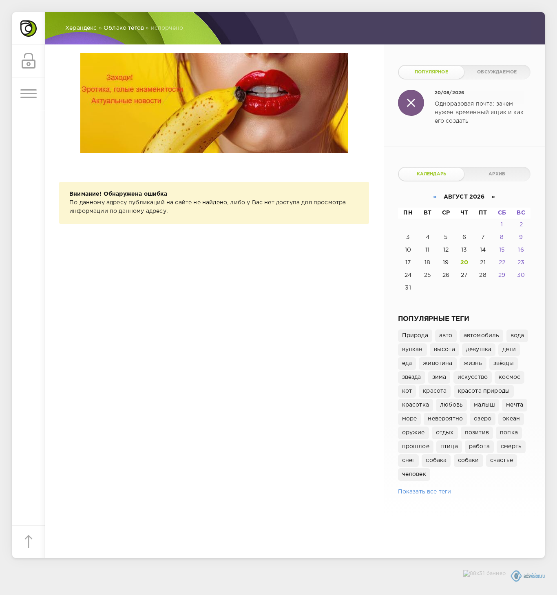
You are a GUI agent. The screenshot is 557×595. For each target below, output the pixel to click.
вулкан (412, 349)
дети (509, 349)
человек (414, 474)
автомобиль (482, 335)
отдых (445, 432)
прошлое (415, 446)
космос (509, 377)
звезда (411, 377)
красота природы (484, 391)
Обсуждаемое (497, 72)
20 (464, 262)
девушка (478, 349)
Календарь (431, 174)
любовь (451, 405)
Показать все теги (424, 491)
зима (439, 377)
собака (436, 460)
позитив (477, 432)
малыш (484, 405)
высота (444, 349)
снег (408, 460)
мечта (514, 405)
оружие (413, 432)
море (409, 418)
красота (434, 391)
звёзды (503, 363)
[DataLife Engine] (28, 28)
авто (446, 335)
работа (479, 446)
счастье (501, 460)
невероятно (445, 418)
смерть (511, 446)
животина (437, 363)
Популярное (431, 72)
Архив (496, 174)
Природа (415, 335)
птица (449, 446)
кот (407, 391)
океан (511, 418)
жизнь (473, 363)
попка (509, 432)
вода (517, 335)
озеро (482, 418)
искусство (473, 377)
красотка (415, 405)
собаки (468, 460)
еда (407, 363)
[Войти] (28, 61)
